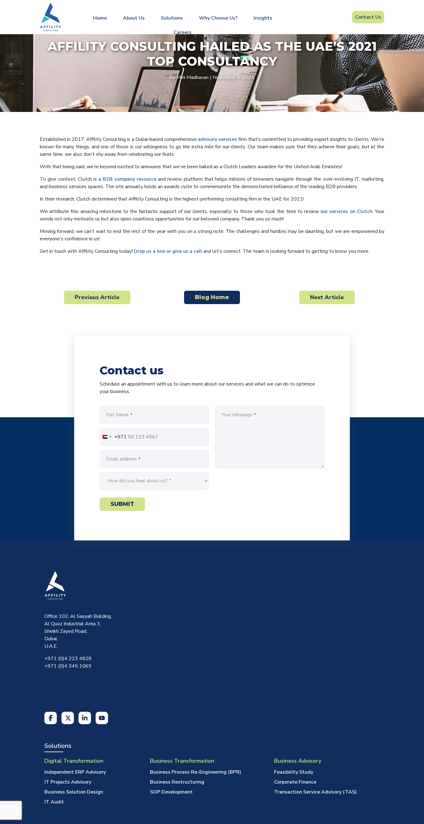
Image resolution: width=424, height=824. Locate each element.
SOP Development (171, 781)
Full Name (119, 414)
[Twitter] (67, 707)
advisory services (217, 139)
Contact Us (368, 15)
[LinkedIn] (85, 707)
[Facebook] (50, 707)
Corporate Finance (295, 771)
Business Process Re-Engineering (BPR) (195, 761)
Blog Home (212, 297)
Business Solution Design (73, 781)
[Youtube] (102, 707)
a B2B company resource (127, 179)
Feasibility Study (293, 761)
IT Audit (54, 791)
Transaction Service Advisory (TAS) (315, 781)
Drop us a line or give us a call (168, 251)
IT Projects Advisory (67, 771)
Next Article (327, 297)
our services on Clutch (346, 211)
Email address (123, 459)
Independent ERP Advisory (75, 761)
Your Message (239, 414)
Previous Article (97, 297)
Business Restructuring (177, 771)
